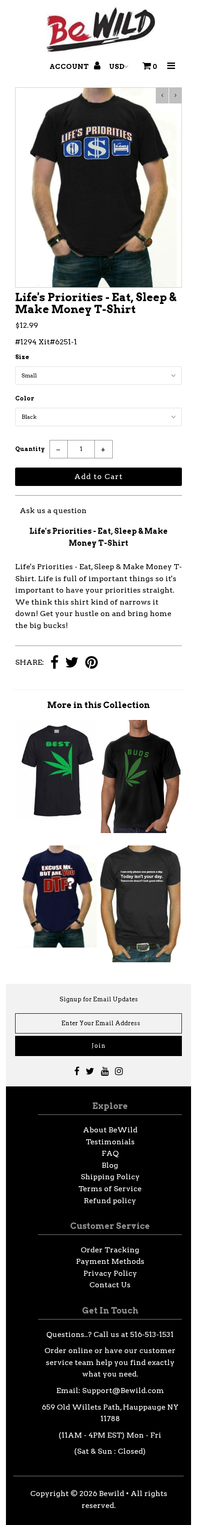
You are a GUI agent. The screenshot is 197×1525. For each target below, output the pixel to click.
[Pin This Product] (91, 663)
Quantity (30, 449)
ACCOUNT (69, 67)
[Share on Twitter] (72, 663)
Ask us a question (53, 510)
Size (22, 357)
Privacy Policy (110, 1273)
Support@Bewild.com (123, 1390)
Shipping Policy (110, 1176)
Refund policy (110, 1200)
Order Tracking (110, 1249)
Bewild (111, 1493)
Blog (110, 1165)
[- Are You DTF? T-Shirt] (57, 945)
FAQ (110, 1153)
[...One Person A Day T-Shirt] (140, 959)
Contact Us (110, 1284)
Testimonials (110, 1141)
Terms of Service (110, 1188)
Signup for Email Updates (99, 999)
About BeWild (110, 1129)
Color (24, 398)
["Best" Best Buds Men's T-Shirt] (57, 818)
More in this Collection (98, 705)
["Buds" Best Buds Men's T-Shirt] (140, 830)
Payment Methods (110, 1261)
